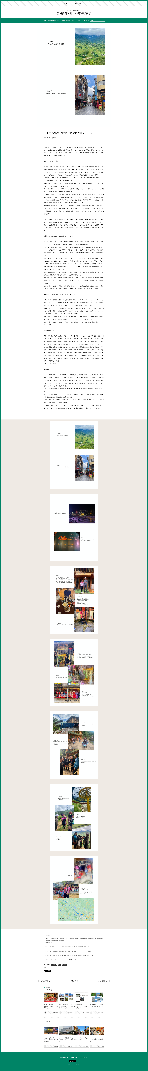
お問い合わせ (85, 20)
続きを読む (55, 1012)
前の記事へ (45, 981)
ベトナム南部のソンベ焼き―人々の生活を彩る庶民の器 (96, 1039)
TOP (45, 20)
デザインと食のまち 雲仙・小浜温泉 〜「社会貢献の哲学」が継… (66, 1006)
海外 (59, 964)
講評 (79, 20)
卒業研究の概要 (66, 20)
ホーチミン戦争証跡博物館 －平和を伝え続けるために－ (66, 1039)
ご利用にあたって (64, 1057)
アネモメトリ (74, 1057)
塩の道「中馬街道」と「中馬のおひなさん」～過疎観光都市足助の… (51, 1006)
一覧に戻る (74, 981)
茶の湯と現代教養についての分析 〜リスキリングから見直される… (81, 1006)
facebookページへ (84, 1057)
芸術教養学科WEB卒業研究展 (74, 12)
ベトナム (64, 964)
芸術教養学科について (54, 20)
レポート (74, 20)
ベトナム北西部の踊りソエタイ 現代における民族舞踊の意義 (51, 1039)
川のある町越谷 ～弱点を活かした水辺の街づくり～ (96, 1006)
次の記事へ (102, 981)
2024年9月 (54, 964)
